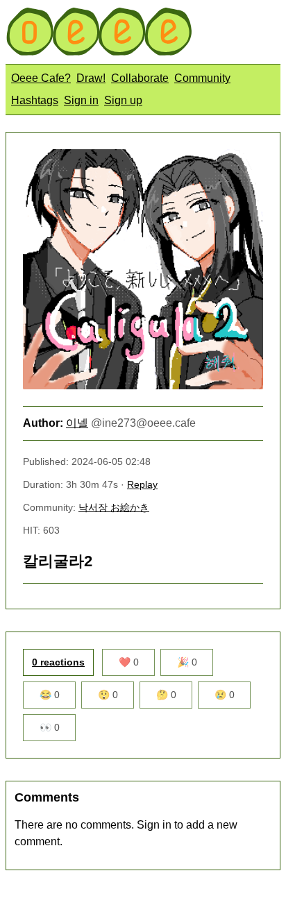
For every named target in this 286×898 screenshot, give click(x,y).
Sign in (81, 100)
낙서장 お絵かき (113, 507)
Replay (142, 484)
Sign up (123, 100)
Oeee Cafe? (41, 78)
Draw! (91, 78)
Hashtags (34, 100)
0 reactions (58, 662)
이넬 (77, 423)
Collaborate (140, 78)
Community (202, 78)
